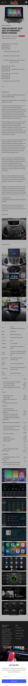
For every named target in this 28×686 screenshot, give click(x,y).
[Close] (25, 648)
